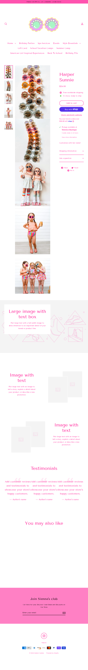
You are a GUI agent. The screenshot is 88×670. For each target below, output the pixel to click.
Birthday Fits (72, 53)
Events (56, 43)
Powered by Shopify (52, 653)
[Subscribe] (64, 613)
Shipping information (68, 151)
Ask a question (65, 158)
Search (44, 643)
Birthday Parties (27, 43)
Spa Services (44, 43)
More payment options (71, 115)
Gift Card (22, 48)
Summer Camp (63, 48)
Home (10, 43)
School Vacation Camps (41, 48)
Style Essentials (70, 43)
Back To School (55, 53)
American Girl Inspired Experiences (27, 53)
